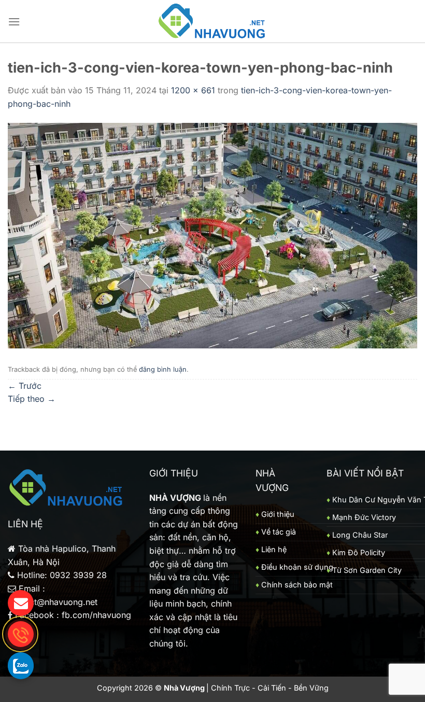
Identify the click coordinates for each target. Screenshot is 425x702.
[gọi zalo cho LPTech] (21, 665)
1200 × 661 (193, 90)
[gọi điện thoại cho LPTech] (21, 634)
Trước (24, 386)
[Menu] (14, 21)
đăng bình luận (163, 369)
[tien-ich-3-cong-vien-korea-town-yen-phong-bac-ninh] (212, 235)
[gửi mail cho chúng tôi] (21, 603)
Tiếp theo (31, 399)
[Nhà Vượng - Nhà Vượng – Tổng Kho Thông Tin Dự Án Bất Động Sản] (212, 21)
